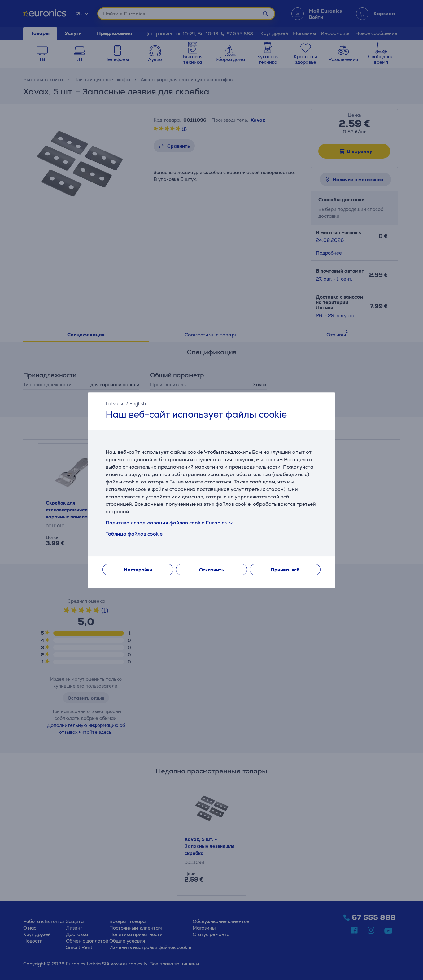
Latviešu (115, 403)
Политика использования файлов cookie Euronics (166, 522)
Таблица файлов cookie (134, 534)
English (137, 403)
